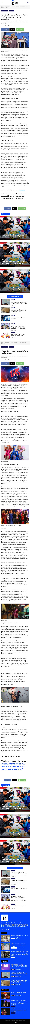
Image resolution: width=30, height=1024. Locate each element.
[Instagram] (4, 929)
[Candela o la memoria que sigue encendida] (5, 995)
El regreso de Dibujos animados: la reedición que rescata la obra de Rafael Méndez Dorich (19, 310)
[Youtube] (8, 929)
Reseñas (12, 957)
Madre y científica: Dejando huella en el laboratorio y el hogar (19, 936)
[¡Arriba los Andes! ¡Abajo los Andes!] (5, 318)
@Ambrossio (22, 190)
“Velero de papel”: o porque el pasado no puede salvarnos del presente (18, 945)
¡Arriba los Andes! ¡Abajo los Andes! (19, 317)
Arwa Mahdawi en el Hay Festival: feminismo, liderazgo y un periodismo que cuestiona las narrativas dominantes (19, 1002)
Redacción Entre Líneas (10, 25)
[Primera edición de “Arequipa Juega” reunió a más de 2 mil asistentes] (15, 228)
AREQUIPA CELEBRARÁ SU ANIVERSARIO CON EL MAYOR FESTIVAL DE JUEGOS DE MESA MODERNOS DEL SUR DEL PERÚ (18, 327)
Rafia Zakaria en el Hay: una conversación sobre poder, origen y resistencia (19, 1010)
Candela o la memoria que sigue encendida (18, 993)
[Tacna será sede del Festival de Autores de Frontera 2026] (5, 335)
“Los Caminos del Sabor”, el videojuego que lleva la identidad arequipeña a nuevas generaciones (19, 302)
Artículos (11, 6)
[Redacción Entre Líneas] (2, 26)
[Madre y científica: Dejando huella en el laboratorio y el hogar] (5, 938)
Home (2, 6)
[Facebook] (2, 929)
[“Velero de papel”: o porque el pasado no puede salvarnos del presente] (5, 946)
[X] (6, 929)
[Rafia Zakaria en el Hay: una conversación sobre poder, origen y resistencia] (5, 1011)
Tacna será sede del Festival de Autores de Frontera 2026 (18, 335)
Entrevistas (13, 995)
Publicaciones (6, 6)
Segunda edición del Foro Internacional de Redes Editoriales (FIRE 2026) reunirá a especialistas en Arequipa (19, 966)
